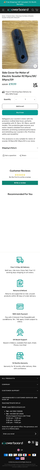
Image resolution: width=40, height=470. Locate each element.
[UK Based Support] (20, 332)
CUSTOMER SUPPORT (10, 390)
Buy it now (20, 112)
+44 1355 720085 (16, 411)
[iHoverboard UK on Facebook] (29, 442)
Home (3, 16)
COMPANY (6, 384)
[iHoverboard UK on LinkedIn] (37, 442)
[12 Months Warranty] (20, 356)
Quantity (7, 99)
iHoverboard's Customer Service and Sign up (19, 398)
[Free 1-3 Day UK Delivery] (20, 260)
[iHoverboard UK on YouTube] (37, 444)
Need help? (6, 403)
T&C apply (20, 319)
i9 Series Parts (11, 16)
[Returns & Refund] (20, 283)
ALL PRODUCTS (8, 378)
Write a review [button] (20, 183)
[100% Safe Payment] (20, 307)
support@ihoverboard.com (16, 407)
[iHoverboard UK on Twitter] (33, 442)
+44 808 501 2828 (16, 414)
